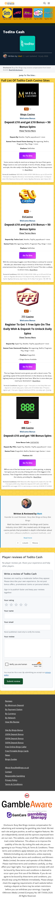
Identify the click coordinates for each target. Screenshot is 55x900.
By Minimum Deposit (14, 705)
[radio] (6, 604)
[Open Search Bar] (44, 3)
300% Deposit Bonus (14, 738)
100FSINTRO (34, 442)
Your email (8, 622)
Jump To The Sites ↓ (27, 75)
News (7, 755)
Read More (29, 170)
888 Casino (27, 427)
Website (35, 543)
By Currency (10, 713)
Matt (20, 56)
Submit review (13, 681)
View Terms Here (27, 131)
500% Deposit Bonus (14, 742)
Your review (9, 636)
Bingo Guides (11, 759)
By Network (10, 717)
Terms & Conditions (14, 784)
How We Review (12, 722)
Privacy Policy (11, 780)
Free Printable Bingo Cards (17, 751)
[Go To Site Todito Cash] (27, 43)
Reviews (8, 701)
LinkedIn (25, 543)
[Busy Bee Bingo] (9, 3)
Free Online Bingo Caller (15, 746)
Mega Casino (27, 114)
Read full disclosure (16, 70)
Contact (8, 771)
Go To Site (27, 155)
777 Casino (27, 316)
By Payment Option (13, 709)
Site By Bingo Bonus (14, 730)
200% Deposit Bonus (14, 734)
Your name (9, 611)
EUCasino (27, 216)
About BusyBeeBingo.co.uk (17, 767)
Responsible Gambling (15, 776)
